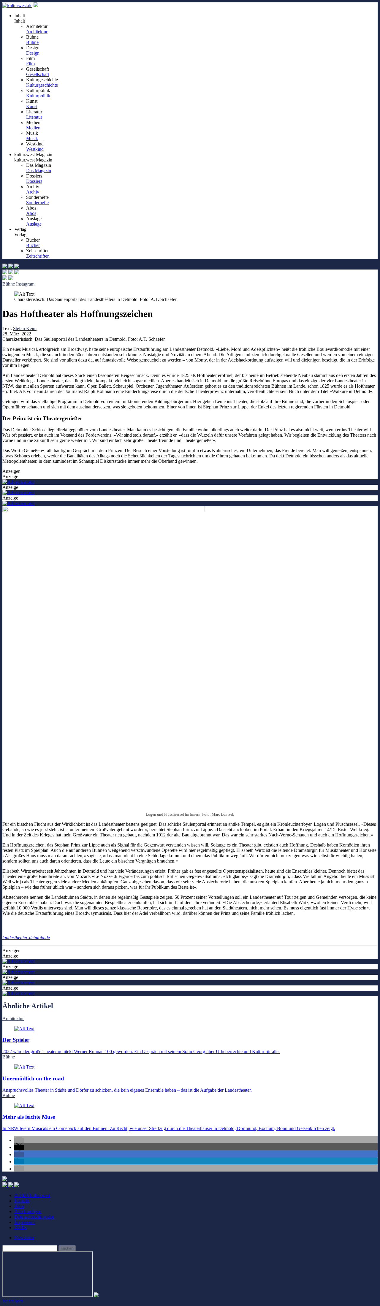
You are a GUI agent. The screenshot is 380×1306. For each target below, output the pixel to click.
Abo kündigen (27, 1211)
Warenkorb (12, 1300)
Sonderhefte (37, 202)
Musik (32, 138)
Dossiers (34, 181)
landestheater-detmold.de (26, 937)
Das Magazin (38, 170)
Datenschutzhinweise (34, 1216)
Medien (33, 127)
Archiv (32, 191)
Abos (31, 213)
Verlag (20, 234)
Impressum (24, 1222)
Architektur (37, 31)
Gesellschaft (37, 74)
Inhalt (19, 20)
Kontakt (21, 1200)
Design (32, 53)
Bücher (33, 245)
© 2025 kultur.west (32, 1195)
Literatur (34, 117)
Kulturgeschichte (42, 85)
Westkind (35, 149)
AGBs (20, 1227)
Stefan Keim (25, 328)
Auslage (34, 223)
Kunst (31, 106)
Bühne (32, 42)
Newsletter (24, 1237)
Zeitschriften (38, 256)
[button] (19, 1140)
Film (30, 63)
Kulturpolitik (38, 95)
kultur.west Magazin (33, 159)
